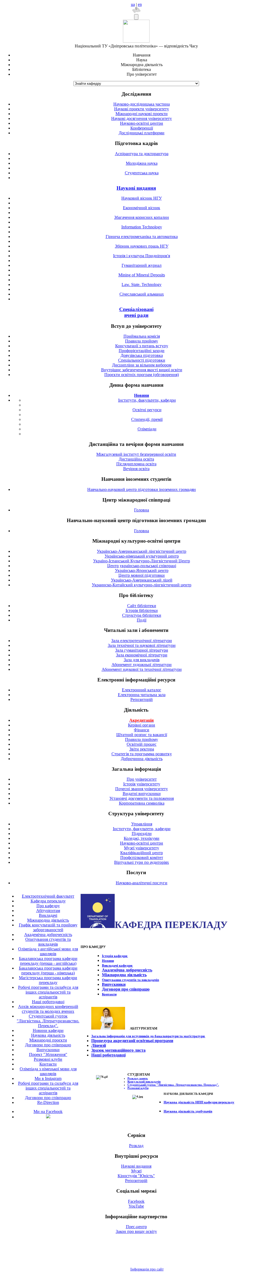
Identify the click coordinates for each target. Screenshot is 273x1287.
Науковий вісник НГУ (141, 198)
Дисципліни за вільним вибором (141, 365)
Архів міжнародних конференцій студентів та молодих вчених (48, 1009)
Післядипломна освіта (136, 464)
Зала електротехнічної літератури (141, 640)
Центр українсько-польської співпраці (141, 565)
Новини (108, 961)
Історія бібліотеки (142, 610)
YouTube (136, 1206)
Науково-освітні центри (141, 123)
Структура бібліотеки (141, 615)
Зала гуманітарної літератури (141, 650)
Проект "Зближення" (48, 1054)
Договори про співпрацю (48, 1045)
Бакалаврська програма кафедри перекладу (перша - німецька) (48, 970)
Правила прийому (141, 341)
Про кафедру (48, 905)
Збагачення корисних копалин (141, 217)
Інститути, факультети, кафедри (147, 400)
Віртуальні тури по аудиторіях (141, 862)
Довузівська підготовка (142, 355)
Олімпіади (147, 429)
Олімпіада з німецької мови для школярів (48, 1071)
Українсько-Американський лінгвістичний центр (141, 551)
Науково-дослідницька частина (141, 104)
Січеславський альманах (141, 294)
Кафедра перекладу (48, 901)
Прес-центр (136, 1226)
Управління (141, 824)
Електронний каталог (141, 690)
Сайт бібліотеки (141, 605)
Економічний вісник (141, 207)
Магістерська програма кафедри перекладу (48, 980)
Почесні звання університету (141, 788)
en (140, 4)
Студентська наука (142, 173)
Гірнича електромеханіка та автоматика (142, 236)
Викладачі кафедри (117, 965)
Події (141, 620)
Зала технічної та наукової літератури (142, 645)
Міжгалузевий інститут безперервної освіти (136, 454)
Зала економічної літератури (141, 655)
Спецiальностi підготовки (141, 360)
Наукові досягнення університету (141, 118)
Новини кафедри (48, 1030)
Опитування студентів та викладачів (48, 941)
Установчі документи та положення (141, 798)
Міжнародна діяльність (48, 920)
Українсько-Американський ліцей (141, 580)
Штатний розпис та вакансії (141, 734)
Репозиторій (141, 699)
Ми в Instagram (48, 1078)
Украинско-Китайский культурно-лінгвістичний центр (141, 585)
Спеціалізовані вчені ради (136, 312)
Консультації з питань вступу (141, 346)
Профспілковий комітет (141, 857)
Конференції (141, 128)
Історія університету (141, 784)
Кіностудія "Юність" (136, 1175)
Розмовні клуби (48, 1059)
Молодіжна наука (142, 163)
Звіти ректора (141, 749)
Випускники (48, 1049)
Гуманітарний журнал (142, 265)
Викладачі (48, 915)
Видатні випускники (142, 793)
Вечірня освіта (136, 468)
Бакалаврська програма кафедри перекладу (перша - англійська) (48, 961)
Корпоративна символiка (141, 803)
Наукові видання (136, 188)
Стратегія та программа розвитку (141, 754)
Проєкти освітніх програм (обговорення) (141, 374)
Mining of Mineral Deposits (141, 275)
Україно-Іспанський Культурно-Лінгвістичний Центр (141, 561)
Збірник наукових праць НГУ (141, 246)
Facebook (136, 1201)
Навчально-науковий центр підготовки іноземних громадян (141, 489)
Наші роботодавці (48, 1001)
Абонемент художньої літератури (141, 664)
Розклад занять (137, 1078)
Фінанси (141, 730)
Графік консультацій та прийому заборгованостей (48, 927)
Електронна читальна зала (142, 694)
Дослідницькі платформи (141, 133)
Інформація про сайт (147, 1269)
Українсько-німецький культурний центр (142, 556)
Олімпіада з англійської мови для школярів (48, 951)
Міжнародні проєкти (48, 1040)
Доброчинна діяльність (142, 758)
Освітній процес (141, 744)
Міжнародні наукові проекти (141, 113)
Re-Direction (48, 1102)
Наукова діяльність (48, 1035)
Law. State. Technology (142, 284)
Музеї (136, 1171)
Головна (141, 510)
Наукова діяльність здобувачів (188, 1111)
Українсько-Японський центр (141, 570)
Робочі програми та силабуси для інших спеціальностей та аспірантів (48, 992)
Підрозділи (142, 833)
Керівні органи (141, 725)
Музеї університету (141, 848)
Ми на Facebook (48, 1111)
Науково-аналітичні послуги (141, 883)
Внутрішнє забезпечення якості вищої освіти (141, 370)
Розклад (136, 1145)
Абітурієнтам (48, 910)
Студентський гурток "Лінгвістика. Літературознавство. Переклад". (48, 1021)
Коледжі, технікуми (141, 838)
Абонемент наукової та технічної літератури (142, 669)
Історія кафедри (115, 956)
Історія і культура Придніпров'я (141, 255)
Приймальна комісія (141, 336)
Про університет (142, 779)
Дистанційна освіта (136, 459)
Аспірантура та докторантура (141, 153)
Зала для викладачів (142, 659)
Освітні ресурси (147, 410)
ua (133, 4)
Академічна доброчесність (48, 934)
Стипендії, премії (147, 419)
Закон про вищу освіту (136, 1231)
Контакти (48, 1064)
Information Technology (141, 227)
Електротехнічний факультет (48, 896)
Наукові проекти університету (141, 109)
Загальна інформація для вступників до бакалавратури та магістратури (148, 1036)
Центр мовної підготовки (141, 575)
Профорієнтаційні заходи (141, 350)
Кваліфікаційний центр (141, 852)
